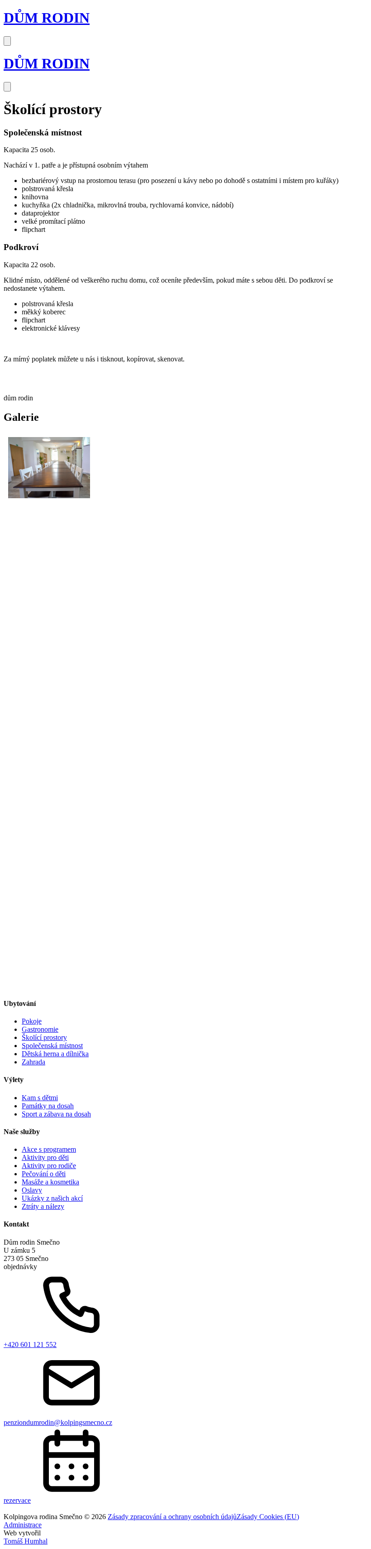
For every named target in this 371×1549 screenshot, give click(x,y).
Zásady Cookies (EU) (268, 1516)
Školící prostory (44, 1037)
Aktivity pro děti (45, 1157)
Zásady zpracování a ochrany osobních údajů (172, 1516)
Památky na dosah (48, 1106)
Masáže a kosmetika (50, 1182)
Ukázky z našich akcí (52, 1198)
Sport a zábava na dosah (56, 1114)
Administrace (23, 1525)
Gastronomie (40, 1029)
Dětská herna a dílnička (55, 1054)
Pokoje (32, 1021)
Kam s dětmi (40, 1098)
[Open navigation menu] (7, 41)
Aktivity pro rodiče (49, 1165)
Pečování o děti (44, 1174)
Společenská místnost (52, 1045)
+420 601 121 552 (30, 1344)
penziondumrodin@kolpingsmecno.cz (58, 1422)
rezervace (17, 1500)
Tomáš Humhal (26, 1541)
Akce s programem (49, 1149)
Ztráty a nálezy (43, 1206)
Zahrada (33, 1062)
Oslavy (32, 1190)
